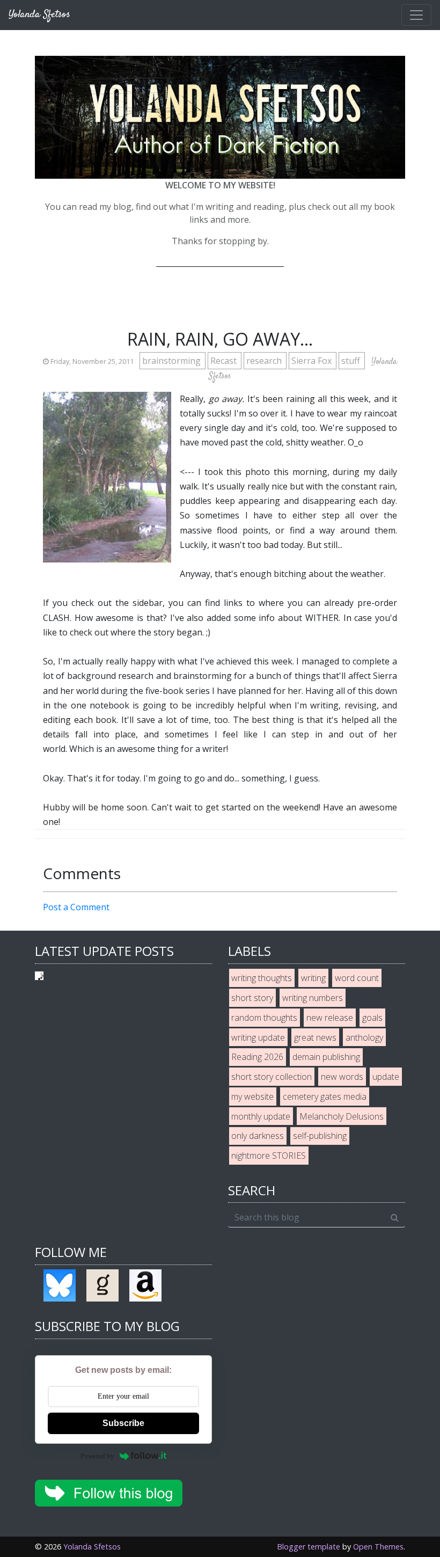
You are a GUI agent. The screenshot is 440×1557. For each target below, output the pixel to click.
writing (313, 978)
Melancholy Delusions (341, 1116)
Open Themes (378, 1546)
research (265, 361)
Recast (224, 361)
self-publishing (320, 1136)
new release (329, 1018)
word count (357, 978)
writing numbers (312, 998)
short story (252, 998)
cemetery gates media (324, 1096)
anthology (364, 1037)
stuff (351, 361)
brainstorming (172, 361)
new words (342, 1077)
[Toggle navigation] (416, 15)
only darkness (257, 1136)
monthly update (260, 1116)
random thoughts (264, 1018)
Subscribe (123, 1423)
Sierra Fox (312, 361)
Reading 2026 (257, 1057)
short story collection (271, 1077)
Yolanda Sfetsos (92, 1546)
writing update (258, 1037)
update (385, 1077)
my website (252, 1096)
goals (372, 1018)
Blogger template (308, 1546)
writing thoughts (261, 978)
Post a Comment (76, 907)
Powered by (97, 1456)
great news (315, 1037)
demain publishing (326, 1057)
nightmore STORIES (268, 1155)
